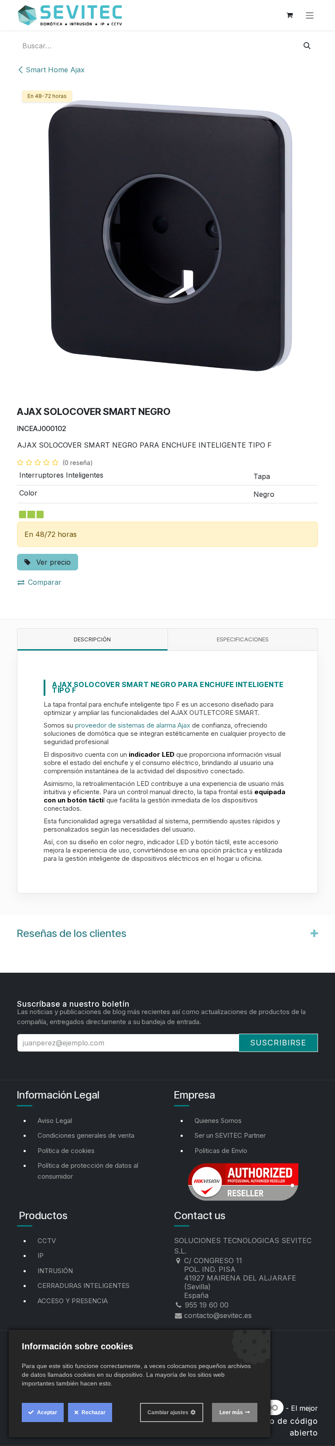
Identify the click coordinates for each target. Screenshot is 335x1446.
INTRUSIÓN (55, 1271)
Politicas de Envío (221, 1150)
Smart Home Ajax (55, 69)
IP (41, 1255)
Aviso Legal (55, 1120)
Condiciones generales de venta (86, 1135)
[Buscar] (307, 45)
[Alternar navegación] (309, 15)
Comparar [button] (45, 582)
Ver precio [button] (52, 562)
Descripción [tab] (92, 639)
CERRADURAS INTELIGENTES (84, 1285)
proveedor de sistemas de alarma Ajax (132, 725)
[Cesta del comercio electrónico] (289, 15)
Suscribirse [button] (278, 1042)
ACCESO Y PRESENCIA (73, 1301)
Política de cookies (66, 1150)
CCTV (47, 1241)
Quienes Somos (218, 1120)
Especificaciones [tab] (243, 639)
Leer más (231, 1412)
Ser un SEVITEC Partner (230, 1135)
